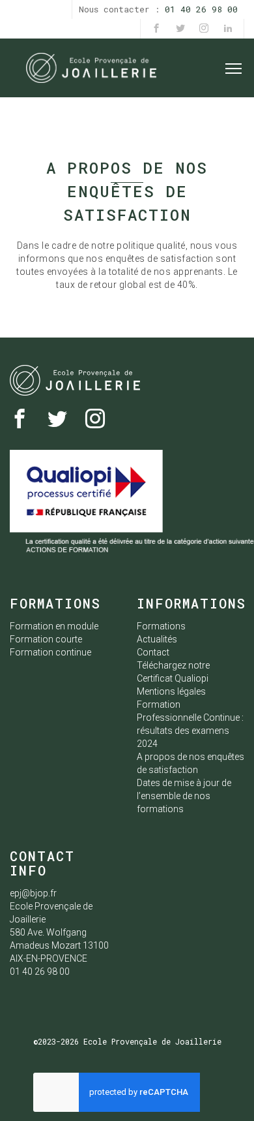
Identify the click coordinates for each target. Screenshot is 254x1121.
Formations (161, 626)
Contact (153, 652)
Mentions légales (171, 691)
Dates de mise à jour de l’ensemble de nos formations (184, 796)
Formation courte (46, 639)
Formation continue (50, 652)
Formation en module (54, 626)
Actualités (157, 639)
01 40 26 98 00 (201, 9)
